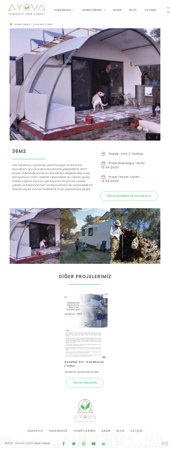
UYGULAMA (38, 24)
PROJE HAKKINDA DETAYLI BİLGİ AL (129, 196)
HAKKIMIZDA (63, 10)
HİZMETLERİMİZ (92, 10)
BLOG (133, 10)
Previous (149, 137)
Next (156, 137)
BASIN (117, 10)
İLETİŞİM (150, 10)
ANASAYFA (35, 431)
